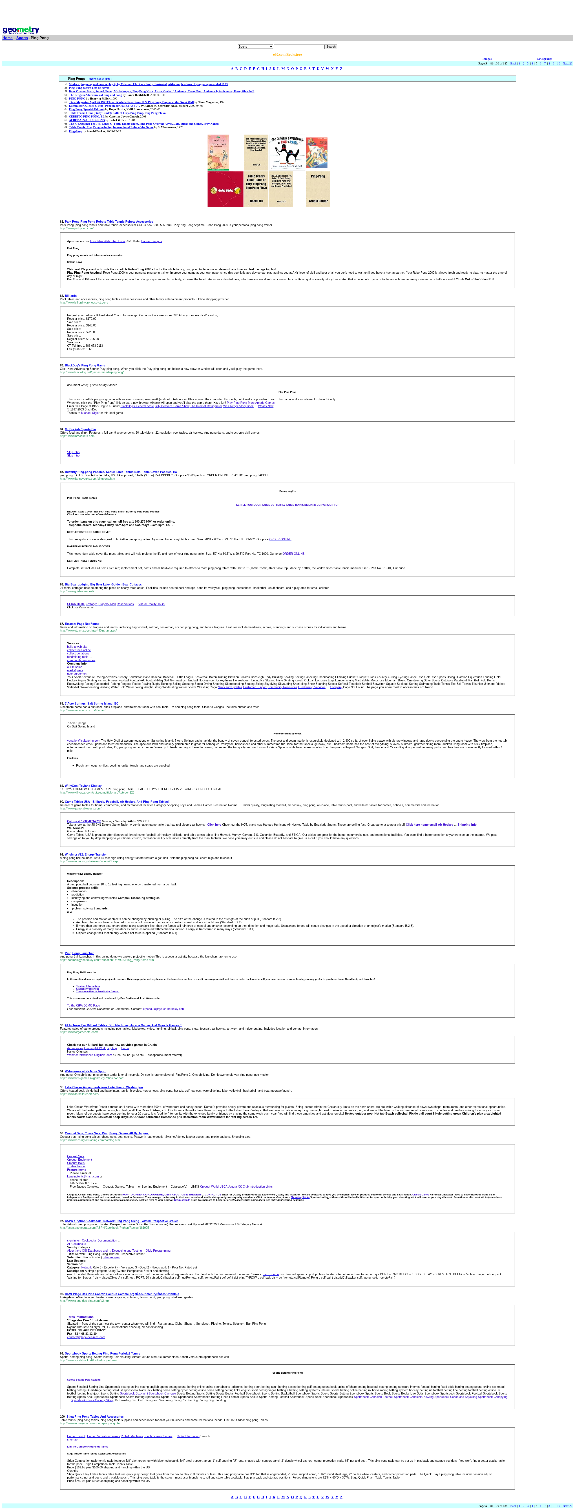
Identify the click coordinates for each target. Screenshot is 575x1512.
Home (7, 38)
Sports (22, 38)
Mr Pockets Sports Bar (80, 429)
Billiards (71, 295)
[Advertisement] (287, 12)
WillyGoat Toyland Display (83, 785)
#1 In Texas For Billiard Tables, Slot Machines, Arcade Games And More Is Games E (123, 1025)
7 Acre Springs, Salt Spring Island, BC (91, 703)
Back (513, 63)
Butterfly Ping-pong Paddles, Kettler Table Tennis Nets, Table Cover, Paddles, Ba (121, 472)
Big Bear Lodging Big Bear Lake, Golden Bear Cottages (103, 584)
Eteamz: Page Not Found (82, 623)
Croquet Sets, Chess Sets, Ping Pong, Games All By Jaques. (107, 1133)
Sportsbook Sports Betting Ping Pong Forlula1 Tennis (102, 1353)
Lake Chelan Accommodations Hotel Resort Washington (104, 1087)
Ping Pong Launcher (79, 953)
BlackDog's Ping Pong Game (85, 365)
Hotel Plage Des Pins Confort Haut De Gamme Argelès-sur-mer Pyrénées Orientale (122, 1294)
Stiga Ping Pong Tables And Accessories (95, 1416)
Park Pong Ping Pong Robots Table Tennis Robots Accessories (109, 221)
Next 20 (568, 63)
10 (558, 63)
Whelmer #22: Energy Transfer (86, 854)
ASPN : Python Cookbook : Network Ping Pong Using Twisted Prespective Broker (121, 1221)
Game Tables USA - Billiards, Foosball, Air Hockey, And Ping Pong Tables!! (117, 801)
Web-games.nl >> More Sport (85, 1071)
